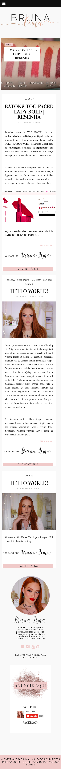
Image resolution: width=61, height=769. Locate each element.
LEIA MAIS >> (45, 245)
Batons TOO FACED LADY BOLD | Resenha (22, 54)
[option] (30, 64)
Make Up (9, 44)
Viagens (29, 284)
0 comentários (28, 268)
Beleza (11, 280)
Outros (47, 280)
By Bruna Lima (26, 759)
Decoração (23, 280)
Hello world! (29, 291)
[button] (53, 86)
